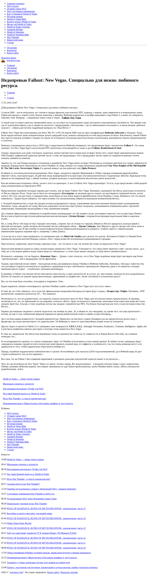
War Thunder (13, 37)
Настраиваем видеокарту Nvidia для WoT (23, 389)
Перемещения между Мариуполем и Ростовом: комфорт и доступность (38, 403)
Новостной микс (15, 40)
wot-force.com (13, 60)
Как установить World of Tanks (22, 14)
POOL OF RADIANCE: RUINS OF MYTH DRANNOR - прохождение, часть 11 (46, 543)
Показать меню (8, 58)
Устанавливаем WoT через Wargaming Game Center (32, 498)
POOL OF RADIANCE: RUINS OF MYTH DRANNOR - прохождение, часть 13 (46, 528)
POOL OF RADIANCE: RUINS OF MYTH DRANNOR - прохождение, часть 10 (46, 548)
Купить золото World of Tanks (21, 21)
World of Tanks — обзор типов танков (21, 379)
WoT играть (13, 6)
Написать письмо (69, 572)
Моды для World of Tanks (19, 24)
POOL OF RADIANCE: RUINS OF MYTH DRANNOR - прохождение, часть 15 (46, 508)
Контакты (12, 50)
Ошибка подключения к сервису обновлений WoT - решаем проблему (41, 489)
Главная (11, 65)
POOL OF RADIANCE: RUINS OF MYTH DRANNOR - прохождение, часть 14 (46, 518)
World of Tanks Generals (18, 27)
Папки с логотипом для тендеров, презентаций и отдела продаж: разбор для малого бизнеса (52, 567)
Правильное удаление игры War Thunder (27, 503)
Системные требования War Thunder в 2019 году (31, 494)
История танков (15, 16)
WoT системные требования (21, 11)
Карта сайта (13, 53)
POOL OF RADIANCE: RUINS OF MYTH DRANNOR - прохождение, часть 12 (46, 538)
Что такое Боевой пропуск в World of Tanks (24, 393)
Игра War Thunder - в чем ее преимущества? (24, 398)
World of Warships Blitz (18, 34)
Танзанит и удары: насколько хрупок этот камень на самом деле (38, 562)
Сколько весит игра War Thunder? (23, 484)
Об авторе (12, 47)
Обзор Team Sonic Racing (19, 523)
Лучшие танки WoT (16, 9)
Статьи (10, 42)
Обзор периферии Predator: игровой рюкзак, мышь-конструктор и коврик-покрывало (49, 552)
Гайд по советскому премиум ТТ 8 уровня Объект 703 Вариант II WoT (42, 533)
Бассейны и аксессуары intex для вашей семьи (29, 513)
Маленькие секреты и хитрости (18, 384)
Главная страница (15, 3)
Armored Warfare (15, 29)
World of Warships (15, 32)
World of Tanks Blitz (16, 19)
